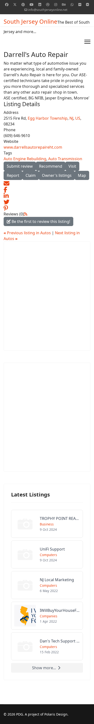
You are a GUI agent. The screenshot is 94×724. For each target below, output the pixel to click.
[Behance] (64, 4)
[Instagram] (55, 4)
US (77, 118)
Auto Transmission (65, 158)
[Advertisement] (47, 296)
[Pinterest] (23, 4)
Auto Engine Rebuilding (25, 158)
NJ (71, 118)
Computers (48, 554)
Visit (72, 166)
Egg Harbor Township (47, 118)
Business (47, 524)
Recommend (50, 166)
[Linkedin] (39, 4)
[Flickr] (79, 4)
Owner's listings (57, 175)
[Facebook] (6, 4)
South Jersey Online (30, 21)
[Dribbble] (47, 4)
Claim (31, 175)
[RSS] (25, 214)
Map (82, 175)
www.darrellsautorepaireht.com (33, 147)
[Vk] (87, 4)
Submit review (20, 166)
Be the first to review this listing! (40, 221)
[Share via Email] (6, 183)
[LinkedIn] (6, 195)
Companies (48, 616)
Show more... (44, 667)
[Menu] (87, 41)
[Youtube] (32, 4)
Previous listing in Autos (28, 232)
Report (13, 175)
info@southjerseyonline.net (47, 10)
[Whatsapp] (72, 4)
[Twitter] (15, 4)
